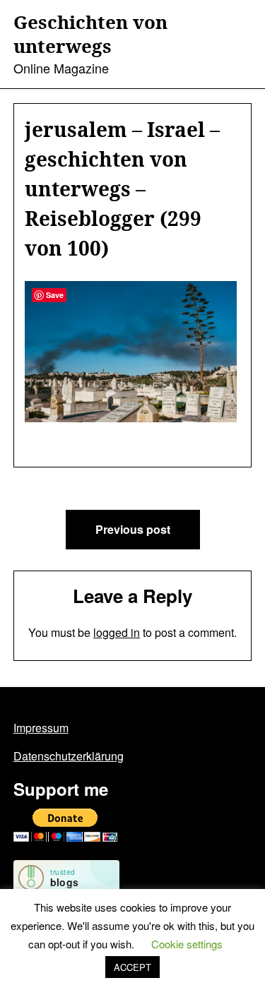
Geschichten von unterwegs (90, 35)
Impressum (41, 728)
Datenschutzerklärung (68, 756)
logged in (116, 632)
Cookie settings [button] (187, 943)
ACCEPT (132, 967)
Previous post (132, 529)
